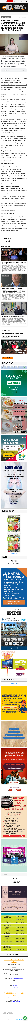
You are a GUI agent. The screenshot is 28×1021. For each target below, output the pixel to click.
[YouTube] (26, 1)
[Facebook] (19, 1)
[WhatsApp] (14, 1)
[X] (17, 1)
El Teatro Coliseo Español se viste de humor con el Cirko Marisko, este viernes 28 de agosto (14, 263)
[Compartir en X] (6, 241)
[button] (6, 1)
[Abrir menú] (2, 13)
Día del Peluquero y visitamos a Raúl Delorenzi (13, 316)
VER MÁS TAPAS (14, 553)
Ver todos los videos (7, 357)
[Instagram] (21, 1)
